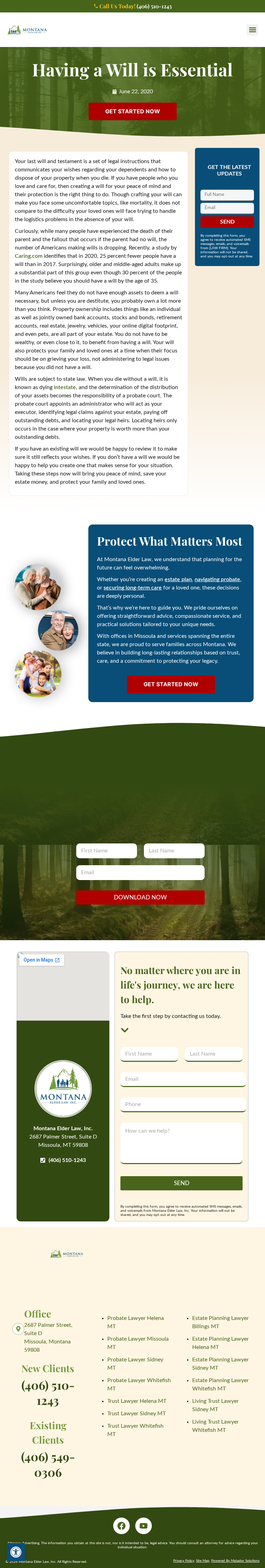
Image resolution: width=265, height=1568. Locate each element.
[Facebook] (121, 1526)
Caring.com (28, 256)
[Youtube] (143, 1526)
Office (37, 1313)
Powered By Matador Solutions (235, 1560)
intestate (65, 387)
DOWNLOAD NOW (140, 897)
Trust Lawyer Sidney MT (136, 1413)
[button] (252, 30)
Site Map (202, 1560)
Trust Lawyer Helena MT (136, 1401)
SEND (181, 1183)
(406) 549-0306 (48, 1464)
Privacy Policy (183, 1560)
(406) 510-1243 (48, 1392)
